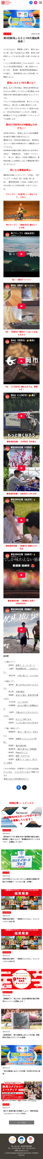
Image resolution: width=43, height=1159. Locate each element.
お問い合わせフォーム (21, 1150)
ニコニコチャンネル (22, 772)
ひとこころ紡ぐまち (23, 719)
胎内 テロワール (23, 756)
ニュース (7, 34)
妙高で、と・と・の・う (25, 665)
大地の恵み (20, 692)
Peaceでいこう (22, 752)
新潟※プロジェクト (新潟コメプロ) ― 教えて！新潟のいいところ (9, 3)
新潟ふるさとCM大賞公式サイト (16, 779)
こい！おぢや (23, 702)
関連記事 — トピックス (21, 803)
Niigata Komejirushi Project (30, 1139)
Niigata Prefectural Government (21, 1139)
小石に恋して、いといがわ (28, 675)
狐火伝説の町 (21, 746)
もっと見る (22, 1122)
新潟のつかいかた (12, 1139)
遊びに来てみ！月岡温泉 (27, 749)
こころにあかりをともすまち (27, 723)
